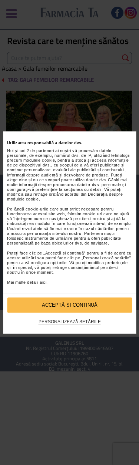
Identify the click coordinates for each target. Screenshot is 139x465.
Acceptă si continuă (69, 305)
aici (43, 282)
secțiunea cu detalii (83, 189)
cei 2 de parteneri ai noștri (45, 150)
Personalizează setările (70, 322)
